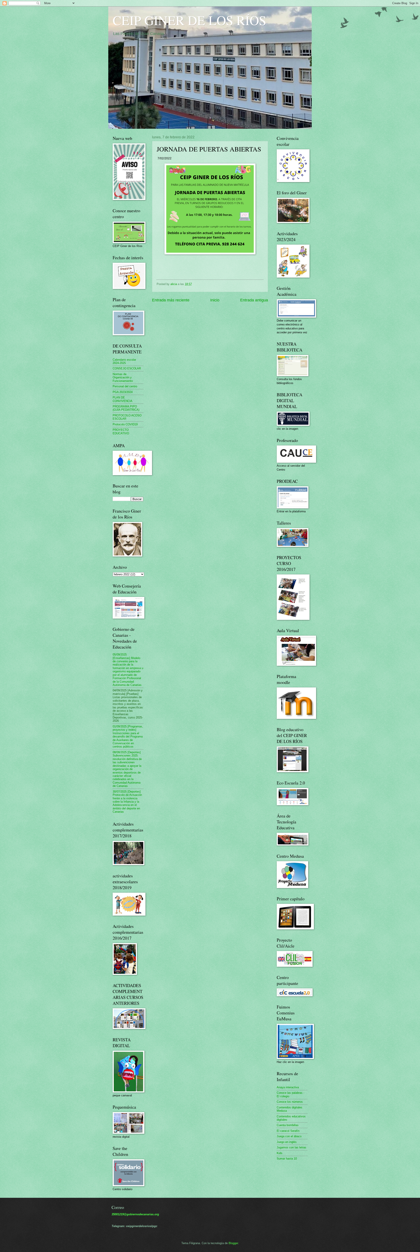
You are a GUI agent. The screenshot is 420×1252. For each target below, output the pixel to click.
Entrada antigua (254, 300)
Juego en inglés (287, 1142)
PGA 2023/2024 (123, 392)
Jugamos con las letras (291, 1147)
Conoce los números (290, 1101)
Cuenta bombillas (288, 1125)
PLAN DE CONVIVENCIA (122, 399)
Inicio (214, 300)
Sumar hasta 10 (287, 1158)
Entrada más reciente (170, 300)
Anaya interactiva (288, 1087)
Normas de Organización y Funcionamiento (123, 377)
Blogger (233, 1243)
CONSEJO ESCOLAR (127, 368)
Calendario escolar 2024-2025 (124, 361)
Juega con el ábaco (289, 1136)
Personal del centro (125, 386)
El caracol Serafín (288, 1130)
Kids (279, 1153)
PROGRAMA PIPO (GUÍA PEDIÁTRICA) (126, 408)
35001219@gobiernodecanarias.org (135, 1214)
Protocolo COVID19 (125, 424)
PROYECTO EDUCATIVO (121, 431)
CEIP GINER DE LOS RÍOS (189, 20)
